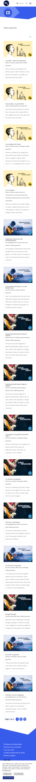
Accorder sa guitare (12, 655)
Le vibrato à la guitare (13, 479)
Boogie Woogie (10, 614)
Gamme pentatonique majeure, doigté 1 (16, 385)
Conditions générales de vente (14, 753)
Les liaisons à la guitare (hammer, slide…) (17, 435)
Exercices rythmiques (12, 522)
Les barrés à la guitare (13, 565)
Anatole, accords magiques (14, 695)
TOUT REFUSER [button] (18, 774)
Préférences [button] (7, 774)
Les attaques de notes (13, 144)
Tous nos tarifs (9, 750)
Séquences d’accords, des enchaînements (14, 239)
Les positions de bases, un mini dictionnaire (16, 287)
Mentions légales (10, 755)
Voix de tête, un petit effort (14, 104)
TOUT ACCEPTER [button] (8, 778)
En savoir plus (6, 770)
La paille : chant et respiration (15, 61)
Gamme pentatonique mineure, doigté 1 (16, 334)
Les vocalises (9, 190)
